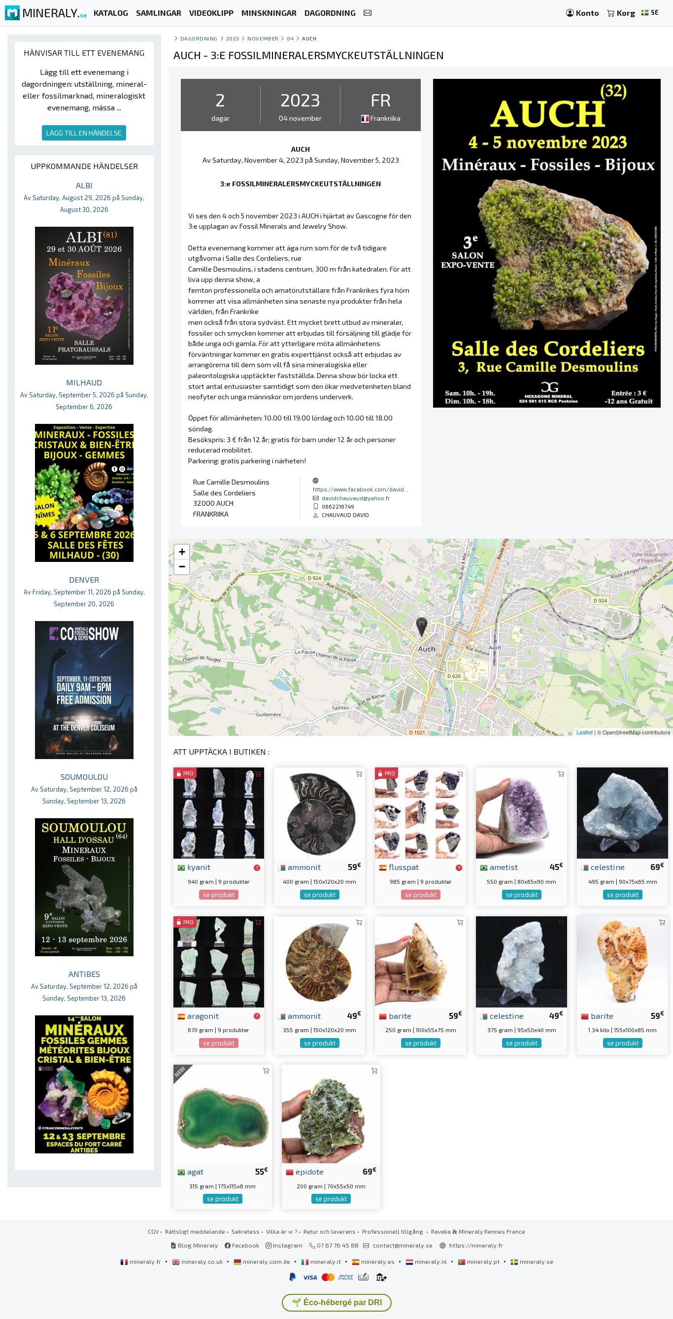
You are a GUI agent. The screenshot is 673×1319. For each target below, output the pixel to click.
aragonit (202, 1015)
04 (290, 38)
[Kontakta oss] (367, 13)
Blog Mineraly (197, 1245)
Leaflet (584, 732)
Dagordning (199, 38)
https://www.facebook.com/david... (360, 489)
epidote (309, 1171)
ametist (503, 866)
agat (194, 1171)
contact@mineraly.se (403, 1245)
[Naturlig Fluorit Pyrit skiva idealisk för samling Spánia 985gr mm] (420, 812)
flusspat (403, 866)
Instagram (287, 1245)
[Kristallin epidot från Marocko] (331, 1112)
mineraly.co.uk (202, 1261)
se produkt (219, 895)
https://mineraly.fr (476, 1245)
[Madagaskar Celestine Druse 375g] (521, 960)
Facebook (245, 1245)
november (262, 38)
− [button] (182, 566)
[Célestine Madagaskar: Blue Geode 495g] (622, 812)
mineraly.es (378, 1261)
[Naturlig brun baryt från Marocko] (420, 960)
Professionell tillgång (393, 1231)
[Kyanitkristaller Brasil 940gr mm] (219, 812)
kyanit (197, 866)
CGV (153, 1231)
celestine (607, 866)
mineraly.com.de (266, 1261)
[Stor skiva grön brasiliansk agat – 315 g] (222, 1112)
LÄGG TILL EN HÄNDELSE (84, 133)
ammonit (303, 866)
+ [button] (182, 552)
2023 (232, 38)
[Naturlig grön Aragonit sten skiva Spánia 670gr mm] (219, 960)
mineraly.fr (145, 1261)
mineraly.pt (483, 1261)
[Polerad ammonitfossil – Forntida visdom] (319, 960)
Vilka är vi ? (281, 1231)
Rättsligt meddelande (195, 1231)
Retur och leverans (329, 1231)
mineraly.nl (430, 1261)
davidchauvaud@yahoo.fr (356, 497)
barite (399, 1015)
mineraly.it (325, 1261)
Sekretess (246, 1231)
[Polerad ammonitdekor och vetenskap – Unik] (319, 812)
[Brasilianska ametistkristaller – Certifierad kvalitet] (521, 812)
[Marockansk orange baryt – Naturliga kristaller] (622, 960)
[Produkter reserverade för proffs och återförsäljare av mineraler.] (257, 867)
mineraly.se (535, 1261)
